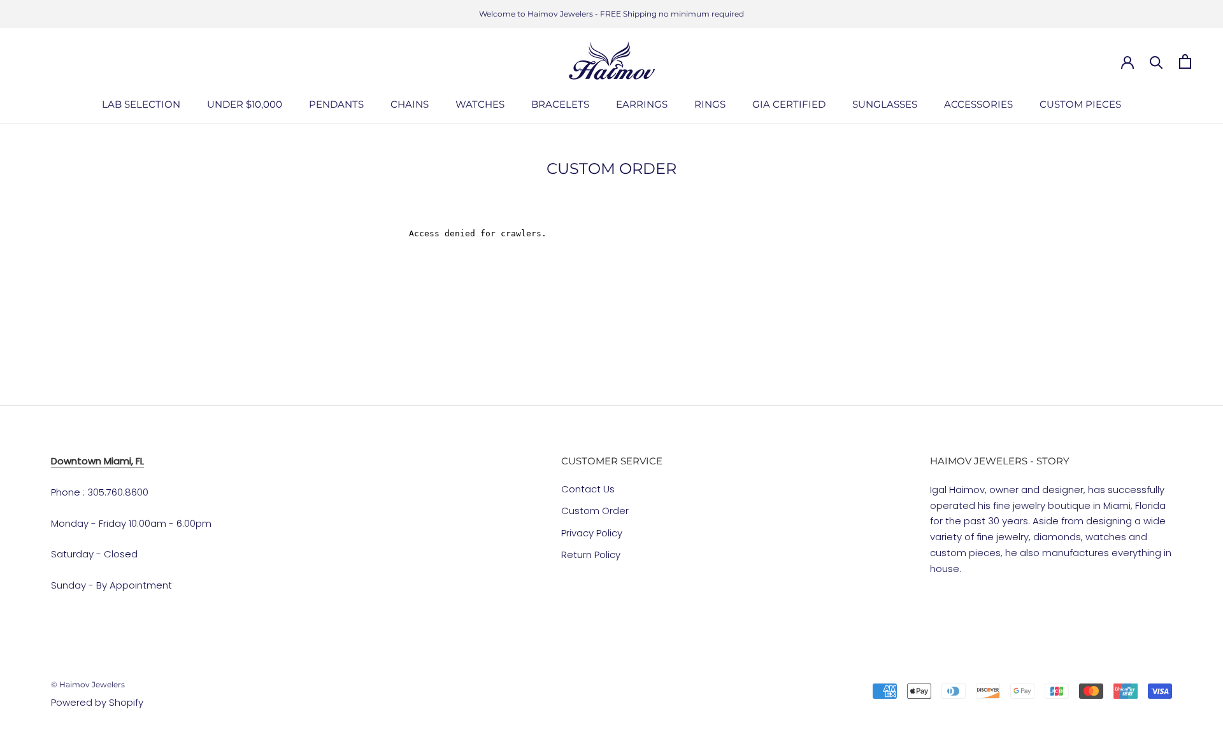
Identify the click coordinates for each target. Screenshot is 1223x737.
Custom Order (595, 510)
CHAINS (409, 104)
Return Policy (590, 554)
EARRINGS (642, 104)
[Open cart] (1185, 61)
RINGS (710, 104)
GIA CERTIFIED (789, 104)
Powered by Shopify (97, 702)
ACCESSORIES (978, 104)
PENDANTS (336, 104)
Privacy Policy (591, 533)
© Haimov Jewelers (88, 684)
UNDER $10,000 (244, 104)
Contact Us (588, 489)
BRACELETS (560, 104)
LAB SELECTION (141, 104)
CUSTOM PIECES (1080, 104)
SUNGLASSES (884, 104)
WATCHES (479, 104)
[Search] (1156, 61)
